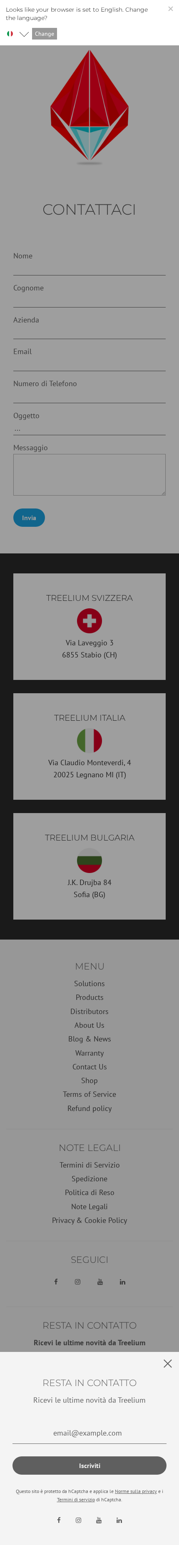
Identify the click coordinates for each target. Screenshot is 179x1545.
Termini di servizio (76, 1499)
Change (44, 33)
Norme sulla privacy (136, 1491)
